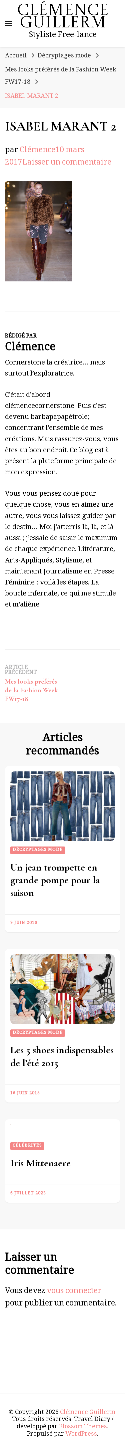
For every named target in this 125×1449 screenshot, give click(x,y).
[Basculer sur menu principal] (8, 23)
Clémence (37, 151)
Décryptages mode (64, 56)
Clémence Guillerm (63, 17)
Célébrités (27, 1146)
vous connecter (74, 1291)
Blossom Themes (83, 1427)
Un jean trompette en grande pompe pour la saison (55, 880)
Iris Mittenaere (40, 1163)
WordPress (81, 1435)
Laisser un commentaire (66, 163)
